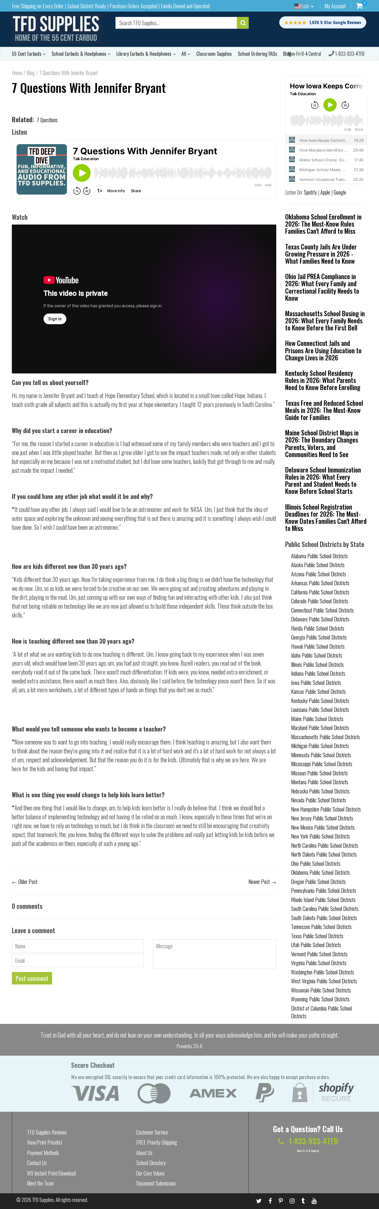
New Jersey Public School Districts (322, 818)
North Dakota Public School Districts (324, 854)
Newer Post (259, 881)
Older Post (27, 881)
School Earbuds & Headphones (79, 53)
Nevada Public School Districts (318, 800)
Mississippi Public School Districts (321, 764)
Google (340, 192)
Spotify (310, 192)
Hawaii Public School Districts (318, 646)
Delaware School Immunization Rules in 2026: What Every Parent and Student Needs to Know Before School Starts (323, 480)
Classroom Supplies (214, 53)
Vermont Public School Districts (319, 954)
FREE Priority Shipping (156, 1142)
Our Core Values (150, 1173)
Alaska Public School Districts (318, 565)
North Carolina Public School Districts (324, 845)
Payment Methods (43, 1152)
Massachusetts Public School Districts (325, 737)
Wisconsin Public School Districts (321, 990)
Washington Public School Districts (322, 972)
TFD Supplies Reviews (47, 1132)
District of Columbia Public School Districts (321, 1012)
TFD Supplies (43, 1199)
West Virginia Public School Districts (324, 981)
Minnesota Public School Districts (321, 755)
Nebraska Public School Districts (320, 791)
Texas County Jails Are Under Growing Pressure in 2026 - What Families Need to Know (321, 253)
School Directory (151, 1163)
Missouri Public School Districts (319, 773)
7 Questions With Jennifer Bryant (89, 87)
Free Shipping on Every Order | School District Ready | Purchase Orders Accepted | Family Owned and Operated (111, 6)
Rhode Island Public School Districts (323, 899)
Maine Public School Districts (317, 719)
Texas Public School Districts (317, 936)
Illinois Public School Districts (317, 664)
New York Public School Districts (320, 836)
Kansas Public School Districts (318, 691)
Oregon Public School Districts (318, 881)
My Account (335, 6)
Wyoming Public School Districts (320, 999)
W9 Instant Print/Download (51, 1173)
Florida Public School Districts (317, 628)
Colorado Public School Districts (319, 601)
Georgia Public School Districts (319, 637)
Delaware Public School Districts (320, 619)
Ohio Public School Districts (316, 863)
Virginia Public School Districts (318, 963)
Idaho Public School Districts (316, 655)
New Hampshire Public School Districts (326, 809)
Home (17, 73)
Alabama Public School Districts (319, 556)
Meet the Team (40, 1183)
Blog (30, 73)
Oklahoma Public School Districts (320, 872)
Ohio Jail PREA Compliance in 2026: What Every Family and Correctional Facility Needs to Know (322, 287)
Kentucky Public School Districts (320, 700)
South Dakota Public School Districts (324, 918)
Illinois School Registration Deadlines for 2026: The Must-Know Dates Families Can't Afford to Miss (326, 517)
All (184, 53)
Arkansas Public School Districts (320, 583)
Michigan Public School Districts (320, 746)
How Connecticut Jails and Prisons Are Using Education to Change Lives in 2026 (323, 350)
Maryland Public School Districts (320, 727)
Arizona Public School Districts (318, 574)
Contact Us (37, 1163)
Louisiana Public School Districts (320, 709)
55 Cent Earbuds (27, 53)
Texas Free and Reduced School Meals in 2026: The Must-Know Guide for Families (324, 410)
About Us (144, 1152)
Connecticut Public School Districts (322, 610)
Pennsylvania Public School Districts (323, 890)
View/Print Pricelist (44, 1142)
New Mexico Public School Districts (323, 827)
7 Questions (47, 120)
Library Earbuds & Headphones (144, 53)
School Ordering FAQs (257, 53)
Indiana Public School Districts (318, 673)
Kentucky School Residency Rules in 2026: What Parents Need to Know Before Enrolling (322, 380)
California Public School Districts (320, 592)
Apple (325, 192)
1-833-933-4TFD (349, 53)
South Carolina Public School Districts (325, 908)
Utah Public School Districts (316, 945)
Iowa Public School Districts (316, 682)
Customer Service (152, 1132)
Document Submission (156, 1183)
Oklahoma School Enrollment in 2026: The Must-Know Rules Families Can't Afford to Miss (323, 224)
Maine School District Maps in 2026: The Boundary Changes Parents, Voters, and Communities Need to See (322, 443)
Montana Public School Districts (319, 782)
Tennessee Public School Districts (321, 926)
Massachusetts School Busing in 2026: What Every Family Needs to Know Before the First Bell (325, 320)
